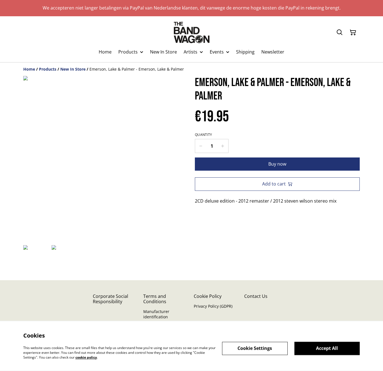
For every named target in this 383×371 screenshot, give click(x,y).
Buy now (277, 164)
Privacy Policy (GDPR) (213, 306)
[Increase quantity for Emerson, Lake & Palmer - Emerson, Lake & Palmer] (223, 146)
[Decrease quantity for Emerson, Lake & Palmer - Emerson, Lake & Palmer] (200, 146)
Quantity (203, 135)
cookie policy (86, 357)
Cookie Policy (208, 296)
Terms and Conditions (154, 299)
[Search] (339, 32)
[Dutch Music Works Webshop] (191, 32)
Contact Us (255, 296)
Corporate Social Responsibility (110, 299)
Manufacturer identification (156, 314)
